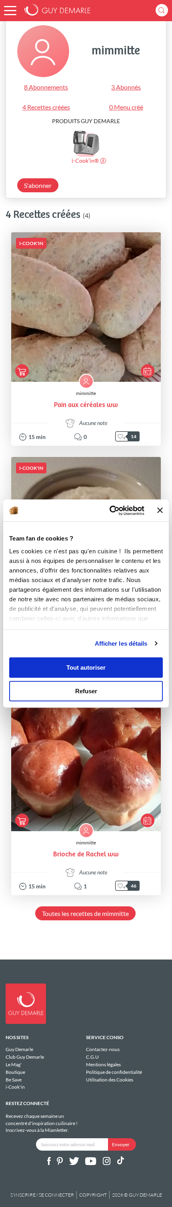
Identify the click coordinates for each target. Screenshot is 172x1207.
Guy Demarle (19, 1049)
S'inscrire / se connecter (42, 1195)
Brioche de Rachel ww (86, 854)
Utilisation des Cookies (109, 1079)
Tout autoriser (86, 667)
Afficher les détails (121, 643)
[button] (10, 10)
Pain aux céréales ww (86, 405)
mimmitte (86, 393)
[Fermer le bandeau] (160, 510)
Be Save (14, 1080)
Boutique (15, 1072)
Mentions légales (103, 1064)
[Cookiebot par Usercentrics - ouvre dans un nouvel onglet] (110, 510)
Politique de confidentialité (114, 1072)
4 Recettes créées (46, 107)
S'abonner (38, 185)
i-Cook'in (15, 1087)
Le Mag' (14, 1064)
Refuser (86, 691)
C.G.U (92, 1057)
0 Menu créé (126, 107)
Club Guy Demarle (25, 1057)
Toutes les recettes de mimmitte (85, 913)
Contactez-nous (103, 1049)
